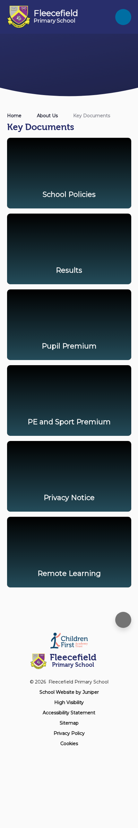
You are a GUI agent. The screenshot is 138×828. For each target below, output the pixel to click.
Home (14, 116)
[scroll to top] (123, 620)
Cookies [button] (69, 743)
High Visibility (69, 702)
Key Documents (91, 116)
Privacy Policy (69, 733)
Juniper (90, 692)
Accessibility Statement (69, 713)
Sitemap (69, 723)
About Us (47, 116)
